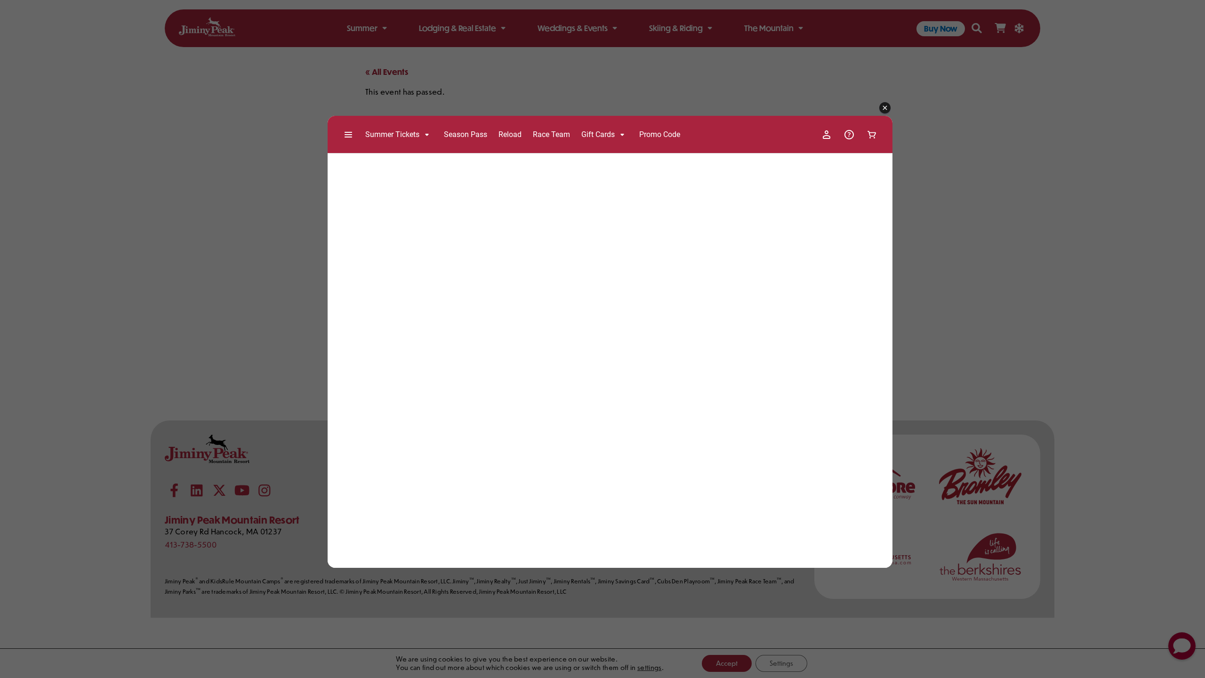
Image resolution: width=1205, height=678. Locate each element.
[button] (884, 108)
